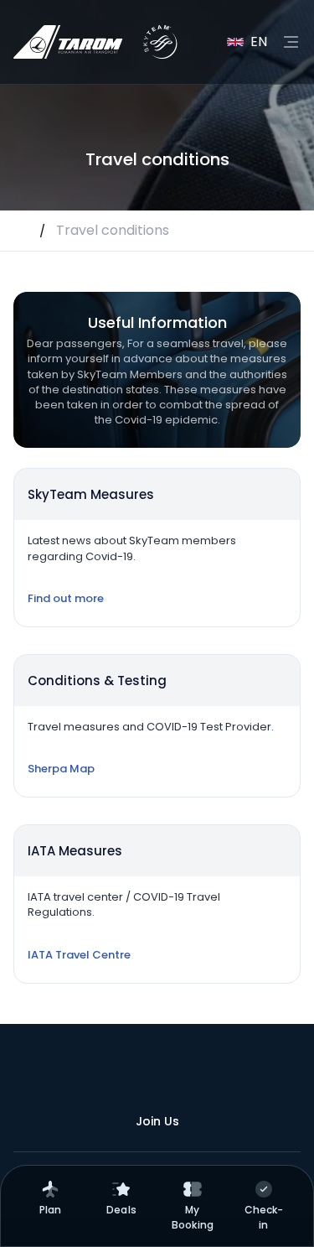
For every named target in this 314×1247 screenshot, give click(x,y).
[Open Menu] (291, 42)
